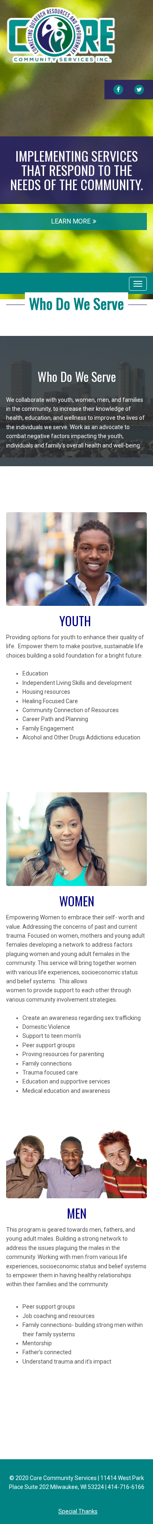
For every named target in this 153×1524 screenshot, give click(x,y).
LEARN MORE (71, 221)
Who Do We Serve (76, 303)
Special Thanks (78, 1511)
